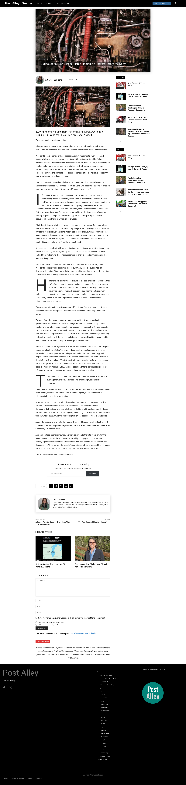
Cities (117, 206)
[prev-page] (117, 141)
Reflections (119, 122)
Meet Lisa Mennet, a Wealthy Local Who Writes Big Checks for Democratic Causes (139, 132)
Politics (42, 59)
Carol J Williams (54, 80)
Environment (119, 194)
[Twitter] (10, 687)
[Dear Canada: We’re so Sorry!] (121, 85)
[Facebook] (51, 486)
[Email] (66, 486)
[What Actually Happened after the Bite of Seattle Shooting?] (121, 203)
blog (117, 134)
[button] (175, 3)
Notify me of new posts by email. (48, 625)
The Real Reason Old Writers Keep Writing (94, 522)
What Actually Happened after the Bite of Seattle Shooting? (137, 204)
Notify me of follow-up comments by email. (51, 622)
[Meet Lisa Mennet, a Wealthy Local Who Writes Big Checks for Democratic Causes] (121, 131)
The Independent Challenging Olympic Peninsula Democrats (91, 565)
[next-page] (120, 141)
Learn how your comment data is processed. (83, 633)
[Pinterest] (61, 486)
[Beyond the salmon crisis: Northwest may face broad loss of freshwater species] (121, 192)
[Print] (71, 486)
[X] (56, 486)
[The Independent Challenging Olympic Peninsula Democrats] (92, 548)
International (119, 88)
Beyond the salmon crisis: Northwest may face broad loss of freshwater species (139, 192)
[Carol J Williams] (40, 80)
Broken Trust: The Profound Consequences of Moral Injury (139, 119)
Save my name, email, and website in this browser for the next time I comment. (71, 618)
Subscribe (92, 473)
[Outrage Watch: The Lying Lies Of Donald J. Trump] (53, 548)
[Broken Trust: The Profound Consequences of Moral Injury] (121, 119)
